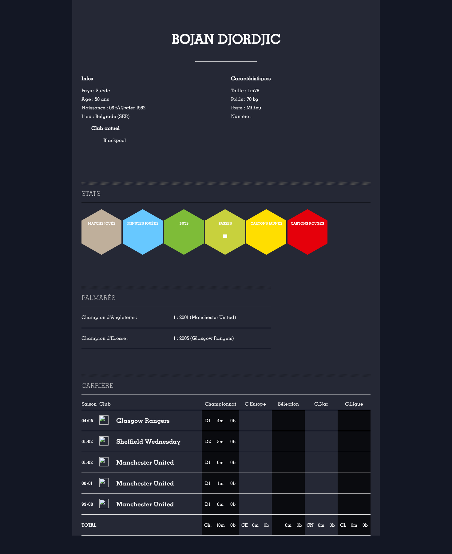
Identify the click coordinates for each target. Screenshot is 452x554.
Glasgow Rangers (143, 421)
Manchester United (145, 462)
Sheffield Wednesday (148, 442)
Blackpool (114, 140)
